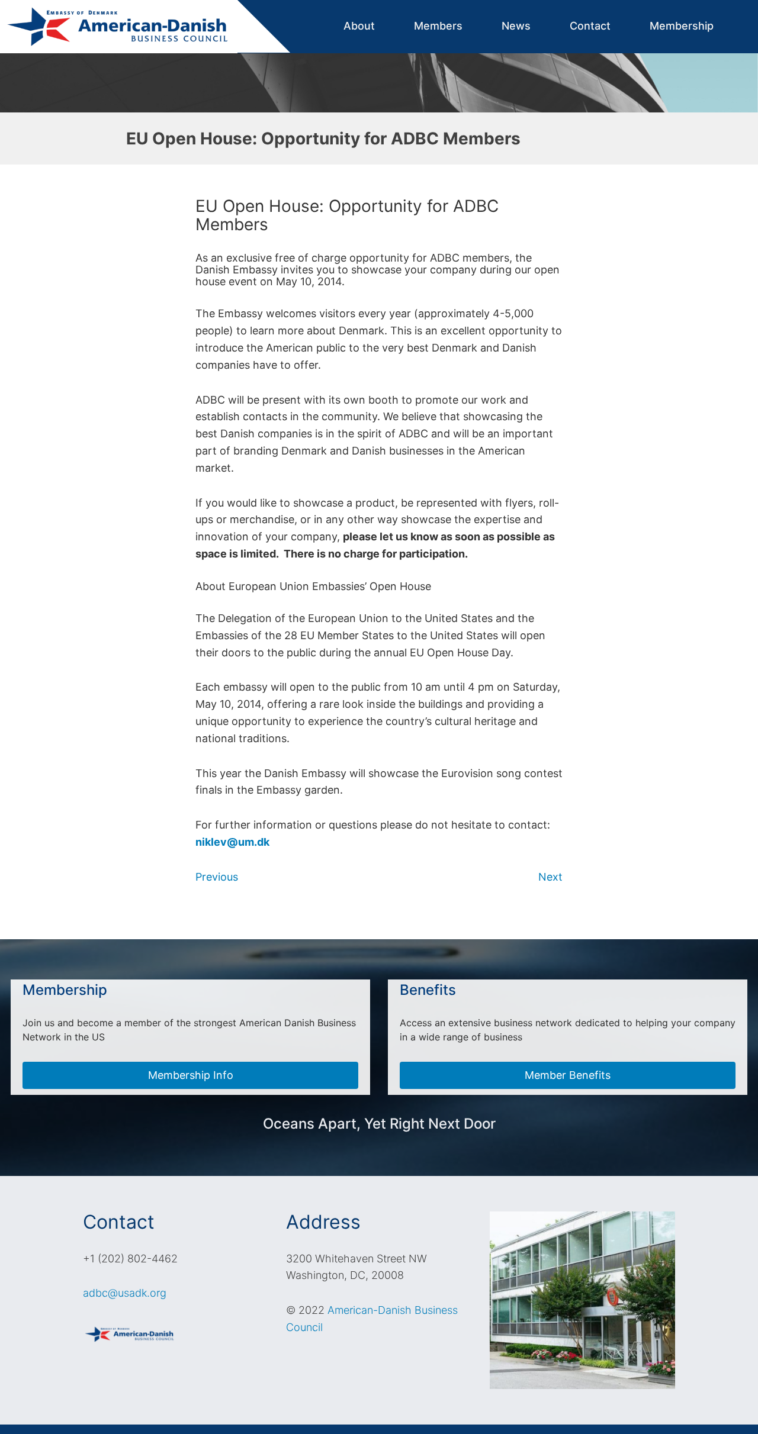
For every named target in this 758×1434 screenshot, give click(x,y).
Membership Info (190, 1075)
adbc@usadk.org (124, 1293)
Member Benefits (568, 1075)
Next (550, 877)
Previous (216, 877)
